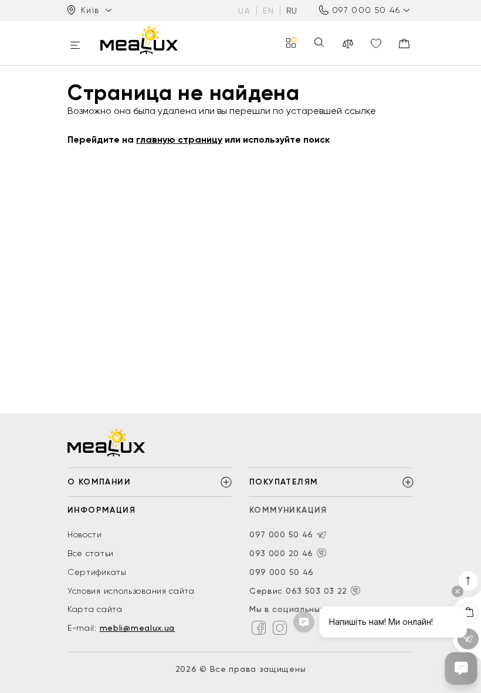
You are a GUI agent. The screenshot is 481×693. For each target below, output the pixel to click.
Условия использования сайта (131, 591)
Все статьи (90, 553)
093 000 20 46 (281, 553)
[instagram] (279, 627)
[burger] (75, 46)
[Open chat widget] (461, 668)
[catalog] (291, 43)
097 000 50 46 (366, 10)
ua (244, 10)
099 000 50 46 (281, 572)
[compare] (348, 43)
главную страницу (179, 139)
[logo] (139, 40)
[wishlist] (376, 43)
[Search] (319, 43)
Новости (84, 534)
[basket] (404, 43)
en (268, 10)
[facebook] (258, 627)
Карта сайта (95, 609)
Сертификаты (97, 572)
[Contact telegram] (321, 535)
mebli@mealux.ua (137, 628)
